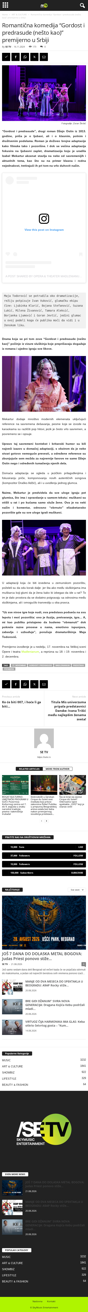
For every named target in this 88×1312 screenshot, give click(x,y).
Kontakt (51, 1301)
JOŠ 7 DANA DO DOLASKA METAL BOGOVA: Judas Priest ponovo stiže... (42, 956)
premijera (9, 669)
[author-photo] (44, 738)
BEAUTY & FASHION (15, 1084)
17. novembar (19, 665)
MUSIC (6, 1060)
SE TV (8, 46)
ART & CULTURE (19, 14)
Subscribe (77, 872)
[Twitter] (34, 57)
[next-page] (46, 821)
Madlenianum (30, 651)
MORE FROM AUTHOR (57, 768)
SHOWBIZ (8, 1072)
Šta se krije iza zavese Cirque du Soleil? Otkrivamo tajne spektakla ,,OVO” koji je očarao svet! (71, 801)
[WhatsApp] (25, 57)
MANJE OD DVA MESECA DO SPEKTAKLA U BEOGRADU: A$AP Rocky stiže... (54, 983)
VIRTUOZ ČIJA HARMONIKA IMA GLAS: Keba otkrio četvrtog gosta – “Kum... (55, 1023)
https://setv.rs (44, 757)
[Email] (44, 57)
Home (5, 14)
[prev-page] (41, 821)
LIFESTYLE (9, 1078)
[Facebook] (15, 57)
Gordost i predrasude (40, 665)
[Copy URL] (6, 57)
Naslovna (37, 1301)
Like (80, 846)
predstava (78, 665)
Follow (78, 855)
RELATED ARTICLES (29, 768)
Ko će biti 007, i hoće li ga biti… (21, 704)
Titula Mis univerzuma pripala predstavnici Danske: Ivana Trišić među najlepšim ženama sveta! (67, 710)
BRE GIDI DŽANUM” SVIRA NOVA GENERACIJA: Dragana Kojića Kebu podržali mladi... (55, 1005)
